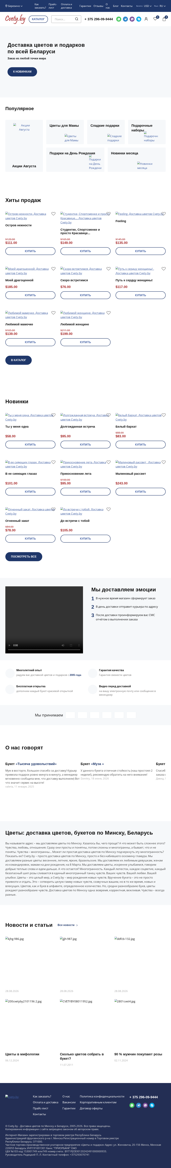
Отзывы (98, 6)
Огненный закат (17, 520)
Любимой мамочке (19, 324)
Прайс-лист (53, 6)
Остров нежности (18, 225)
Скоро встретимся (74, 280)
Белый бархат (126, 426)
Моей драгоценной (19, 280)
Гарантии (85, 6)
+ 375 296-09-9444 (98, 19)
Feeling (121, 221)
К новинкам (22, 71)
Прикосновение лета (75, 473)
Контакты (127, 6)
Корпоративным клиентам (98, 1102)
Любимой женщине (74, 324)
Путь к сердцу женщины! (134, 280)
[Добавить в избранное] (53, 214)
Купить (30, 251)
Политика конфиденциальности (102, 1096)
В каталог (18, 360)
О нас (108, 6)
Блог (116, 6)
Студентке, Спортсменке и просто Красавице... (80, 231)
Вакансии (69, 1102)
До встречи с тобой (75, 520)
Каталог (38, 19)
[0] (155, 19)
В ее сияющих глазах (21, 473)
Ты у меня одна (17, 426)
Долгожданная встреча (77, 426)
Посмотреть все (24, 556)
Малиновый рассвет (131, 473)
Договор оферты (91, 1108)
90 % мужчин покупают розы (138, 1054)
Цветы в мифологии (22, 1054)
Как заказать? (40, 6)
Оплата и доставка (66, 6)
